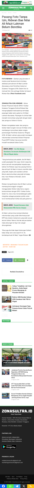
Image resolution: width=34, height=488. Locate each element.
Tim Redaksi (19, 476)
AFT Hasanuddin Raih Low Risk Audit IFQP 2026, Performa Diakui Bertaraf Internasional (21, 385)
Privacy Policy (23, 478)
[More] (28, 260)
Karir (13, 476)
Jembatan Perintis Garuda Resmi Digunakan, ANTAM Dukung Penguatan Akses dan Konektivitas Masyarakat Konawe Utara (21, 373)
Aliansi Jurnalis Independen (10, 437)
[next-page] (6, 315)
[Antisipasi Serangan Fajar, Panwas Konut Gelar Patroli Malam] (6, 308)
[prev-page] (3, 315)
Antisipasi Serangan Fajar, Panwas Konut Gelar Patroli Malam (22, 308)
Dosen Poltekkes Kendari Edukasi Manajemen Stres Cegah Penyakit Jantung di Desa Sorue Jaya (21, 395)
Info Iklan (7, 476)
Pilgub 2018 (11, 252)
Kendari (13, 422)
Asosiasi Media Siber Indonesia (12, 441)
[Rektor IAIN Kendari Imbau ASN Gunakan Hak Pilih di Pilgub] (6, 299)
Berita (9, 12)
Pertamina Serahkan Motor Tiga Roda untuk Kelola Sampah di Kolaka (16, 361)
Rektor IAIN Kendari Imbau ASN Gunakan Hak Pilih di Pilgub (21, 299)
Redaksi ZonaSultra (17, 272)
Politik (14, 12)
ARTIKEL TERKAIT (8, 281)
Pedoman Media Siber (12, 478)
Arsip (25, 476)
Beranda (4, 12)
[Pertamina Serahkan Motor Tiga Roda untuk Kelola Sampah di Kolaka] (17, 357)
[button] (3, 8)
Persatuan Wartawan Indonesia (12, 439)
